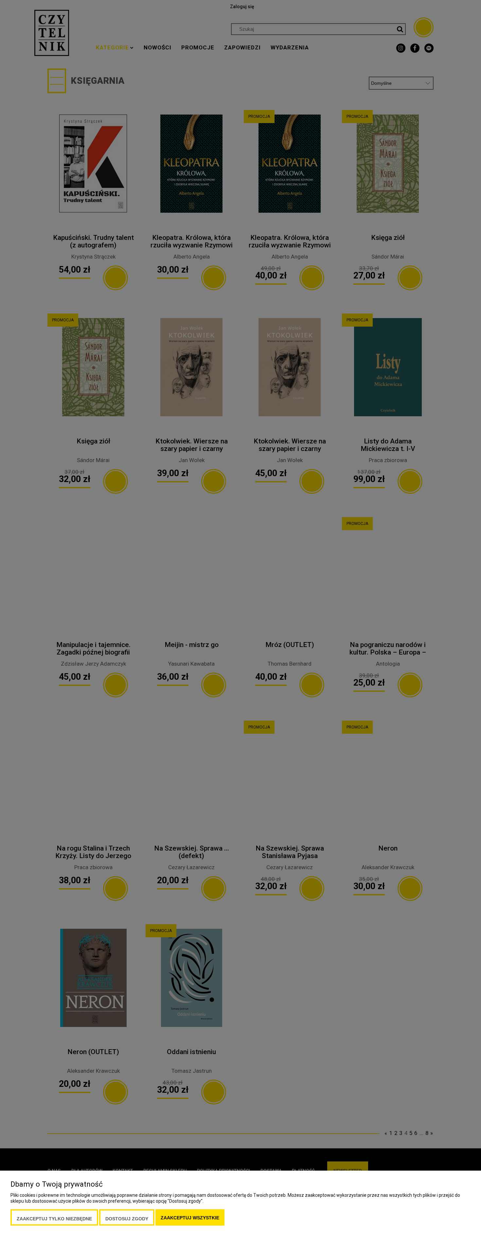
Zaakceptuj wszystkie (190, 1217)
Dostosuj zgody (126, 1218)
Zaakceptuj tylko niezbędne (54, 1218)
